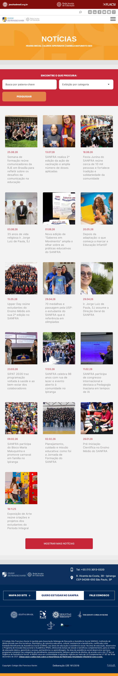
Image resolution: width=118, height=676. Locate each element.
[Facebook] (99, 12)
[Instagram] (109, 12)
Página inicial (33, 46)
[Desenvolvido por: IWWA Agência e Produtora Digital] (111, 665)
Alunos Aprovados (54, 46)
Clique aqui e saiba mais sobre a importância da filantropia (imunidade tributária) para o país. (61, 656)
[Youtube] (104, 12)
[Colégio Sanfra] (23, 19)
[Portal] (90, 12)
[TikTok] (114, 12)
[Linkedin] (95, 12)
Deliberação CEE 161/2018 (66, 665)
